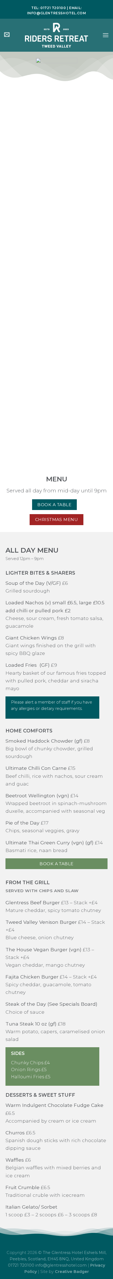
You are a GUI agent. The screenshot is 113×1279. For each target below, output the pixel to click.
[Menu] (105, 35)
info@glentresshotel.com (56, 13)
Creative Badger (72, 1271)
